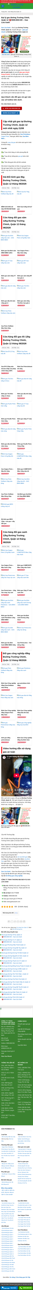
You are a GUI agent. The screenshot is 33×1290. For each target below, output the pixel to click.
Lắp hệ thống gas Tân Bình (8, 1264)
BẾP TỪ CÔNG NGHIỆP (7, 1194)
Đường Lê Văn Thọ (22, 1183)
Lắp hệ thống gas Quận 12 (8, 1254)
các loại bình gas (22, 857)
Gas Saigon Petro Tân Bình (24, 1224)
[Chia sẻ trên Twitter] (15, 921)
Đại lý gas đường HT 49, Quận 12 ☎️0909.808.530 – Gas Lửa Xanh (16, 826)
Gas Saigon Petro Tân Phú (24, 1226)
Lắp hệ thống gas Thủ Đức (8, 1228)
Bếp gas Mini (8, 1168)
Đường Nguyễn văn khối (25, 1180)
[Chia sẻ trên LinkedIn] (24, 921)
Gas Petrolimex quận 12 (23, 1234)
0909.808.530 (27, 1288)
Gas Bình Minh (22, 1045)
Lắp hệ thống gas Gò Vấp (7, 1260)
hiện (16, 913)
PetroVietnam (5, 1149)
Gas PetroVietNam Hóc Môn (24, 1246)
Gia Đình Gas (12, 1151)
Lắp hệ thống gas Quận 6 (7, 1241)
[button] (2, 6)
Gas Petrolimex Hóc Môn (23, 1232)
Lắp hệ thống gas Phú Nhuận (8, 1262)
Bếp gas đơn (5, 1163)
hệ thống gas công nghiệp (14, 875)
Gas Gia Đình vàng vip (7, 1203)
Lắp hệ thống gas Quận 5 (7, 1239)
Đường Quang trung (26, 1174)
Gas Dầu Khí (11, 1149)
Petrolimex (10, 1147)
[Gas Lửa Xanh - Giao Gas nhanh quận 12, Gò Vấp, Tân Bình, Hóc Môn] (16, 6)
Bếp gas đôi (11, 1163)
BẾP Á (3, 1190)
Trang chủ (4, 11)
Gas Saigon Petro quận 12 (24, 1219)
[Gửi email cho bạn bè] (18, 921)
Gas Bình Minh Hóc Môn (23, 1203)
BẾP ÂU (7, 1190)
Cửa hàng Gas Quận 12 (14, 11)
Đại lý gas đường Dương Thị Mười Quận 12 (15, 953)
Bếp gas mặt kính (5, 1165)
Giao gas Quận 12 (22, 1149)
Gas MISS (9, 1153)
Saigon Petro (5, 136)
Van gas (10, 1174)
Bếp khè (12, 1192)
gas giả (20, 156)
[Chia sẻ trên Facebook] (11, 921)
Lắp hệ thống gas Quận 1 (7, 1230)
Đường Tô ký (21, 1176)
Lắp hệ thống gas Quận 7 (7, 1243)
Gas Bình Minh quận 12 (23, 1205)
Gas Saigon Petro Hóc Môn (24, 1217)
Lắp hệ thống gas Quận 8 (7, 1245)
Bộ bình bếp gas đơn (6, 1182)
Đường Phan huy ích (23, 1168)
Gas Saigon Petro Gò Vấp (24, 1221)
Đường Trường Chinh (23, 1163)
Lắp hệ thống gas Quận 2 (7, 1232)
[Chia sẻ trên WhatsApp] (8, 921)
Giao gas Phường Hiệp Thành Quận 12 (13, 945)
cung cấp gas (11, 142)
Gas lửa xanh (6, 54)
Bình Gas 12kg (12, 1136)
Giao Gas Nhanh (6, 1056)
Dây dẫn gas (4, 1174)
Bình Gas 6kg (5, 1136)
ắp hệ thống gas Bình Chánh (8, 1268)
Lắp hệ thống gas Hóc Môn (8, 1271)
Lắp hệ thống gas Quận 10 (8, 1249)
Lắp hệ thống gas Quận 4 (7, 1236)
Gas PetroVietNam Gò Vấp (24, 1251)
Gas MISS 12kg (7, 1213)
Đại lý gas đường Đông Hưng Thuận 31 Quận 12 (16, 966)
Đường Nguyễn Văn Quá (23, 1165)
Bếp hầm (7, 1192)
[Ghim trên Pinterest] (21, 921)
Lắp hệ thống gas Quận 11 (8, 1251)
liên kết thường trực (17, 929)
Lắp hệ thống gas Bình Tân (8, 1256)
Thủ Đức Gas (7, 1155)
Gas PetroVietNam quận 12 (24, 1248)
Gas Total (4, 1153)
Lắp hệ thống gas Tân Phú (8, 1266)
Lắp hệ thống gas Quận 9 (7, 1247)
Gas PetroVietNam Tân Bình (24, 1253)
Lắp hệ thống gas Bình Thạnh (8, 1258)
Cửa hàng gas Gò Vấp (23, 1277)
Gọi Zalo (13, 1288)
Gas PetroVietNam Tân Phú (24, 1255)
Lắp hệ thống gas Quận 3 (7, 1234)
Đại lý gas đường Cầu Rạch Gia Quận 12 (14, 979)
